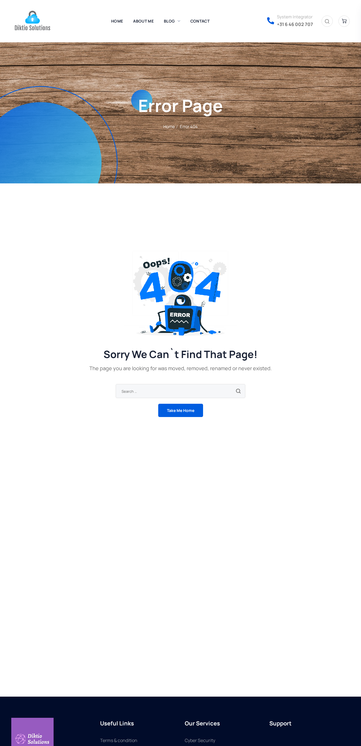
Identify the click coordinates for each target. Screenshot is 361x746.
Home (169, 127)
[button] (327, 21)
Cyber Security (200, 740)
